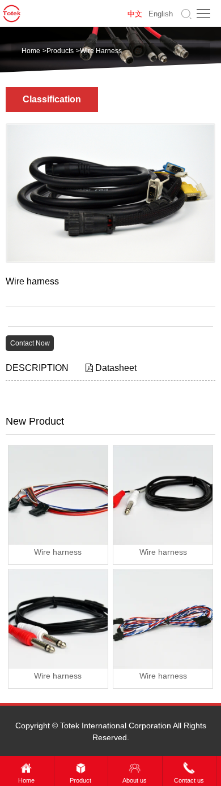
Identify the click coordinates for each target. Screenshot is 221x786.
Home (31, 51)
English (160, 14)
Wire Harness (101, 51)
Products (60, 51)
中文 (135, 14)
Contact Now (30, 343)
